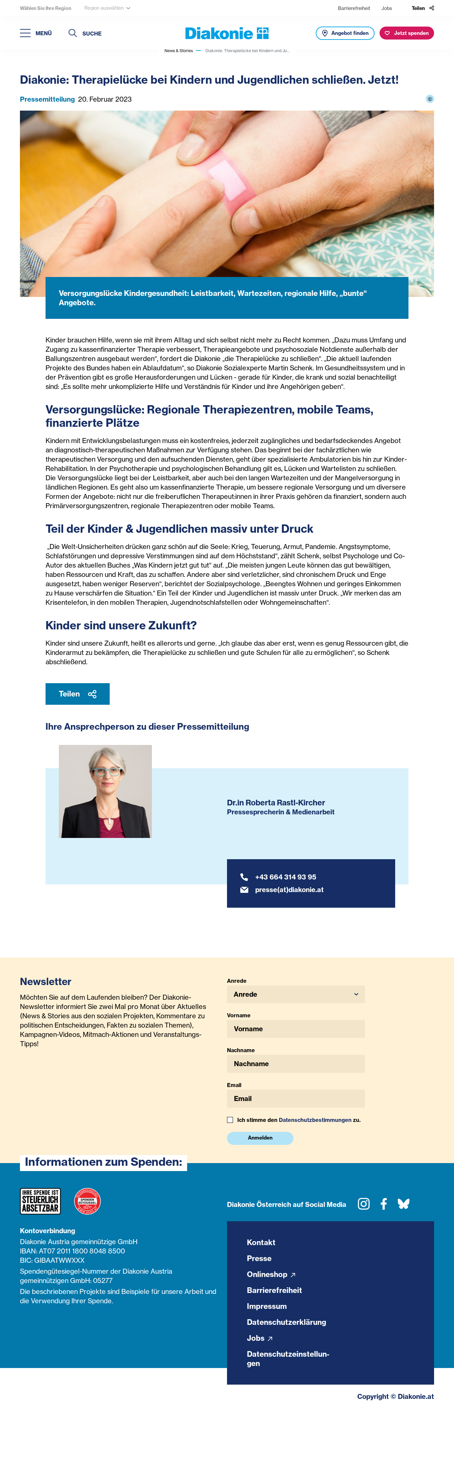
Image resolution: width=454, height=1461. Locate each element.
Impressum (267, 1306)
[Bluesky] (403, 1206)
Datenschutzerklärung (286, 1322)
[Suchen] (72, 34)
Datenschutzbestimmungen (315, 1120)
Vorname (239, 1015)
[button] (296, 994)
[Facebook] (384, 1206)
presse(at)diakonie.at (289, 889)
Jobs (387, 8)
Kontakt (261, 1242)
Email (234, 1085)
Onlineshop (268, 1274)
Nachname (241, 1050)
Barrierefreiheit (354, 8)
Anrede (237, 980)
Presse (259, 1258)
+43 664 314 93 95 (285, 877)
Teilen (70, 693)
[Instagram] (364, 1206)
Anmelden (260, 1138)
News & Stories (179, 50)
